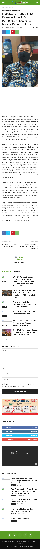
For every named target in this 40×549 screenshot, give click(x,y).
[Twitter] (8, 32)
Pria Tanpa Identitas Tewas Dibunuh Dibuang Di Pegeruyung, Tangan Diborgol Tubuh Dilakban (24, 491)
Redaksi (34, 541)
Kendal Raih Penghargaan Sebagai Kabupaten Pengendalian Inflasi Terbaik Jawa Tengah (25, 332)
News (13, 10)
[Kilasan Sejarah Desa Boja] (6, 521)
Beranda (4, 7)
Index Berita (20, 543)
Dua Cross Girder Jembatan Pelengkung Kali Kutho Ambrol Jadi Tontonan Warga (24, 481)
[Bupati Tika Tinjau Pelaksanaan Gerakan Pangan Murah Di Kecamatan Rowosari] (7, 313)
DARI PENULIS (18, 271)
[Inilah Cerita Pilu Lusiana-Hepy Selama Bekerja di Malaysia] (6, 512)
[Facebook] (4, 32)
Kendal (9, 10)
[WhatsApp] (17, 32)
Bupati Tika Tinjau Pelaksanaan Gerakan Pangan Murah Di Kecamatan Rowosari (24, 313)
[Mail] (20, 535)
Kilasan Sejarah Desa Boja (20, 519)
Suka (35, 427)
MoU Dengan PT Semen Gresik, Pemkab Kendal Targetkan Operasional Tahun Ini (24, 323)
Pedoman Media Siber (8, 541)
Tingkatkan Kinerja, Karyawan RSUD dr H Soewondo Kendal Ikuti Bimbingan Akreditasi (25, 304)
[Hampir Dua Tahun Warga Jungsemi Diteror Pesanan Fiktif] (6, 502)
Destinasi (14, 521)
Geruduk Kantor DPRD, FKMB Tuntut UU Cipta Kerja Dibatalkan (29, 246)
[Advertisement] (20, 101)
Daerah (10, 7)
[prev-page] (3, 339)
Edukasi (4, 295)
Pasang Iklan (26, 541)
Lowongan (19, 541)
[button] (3, 2)
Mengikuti (34, 431)
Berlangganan (32, 439)
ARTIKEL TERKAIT (7, 271)
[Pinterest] (13, 32)
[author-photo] (20, 259)
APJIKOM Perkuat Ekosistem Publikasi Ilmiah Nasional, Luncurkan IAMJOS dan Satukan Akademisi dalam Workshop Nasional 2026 (24, 281)
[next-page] (6, 339)
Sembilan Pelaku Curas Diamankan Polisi (9, 245)
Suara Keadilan (10, 27)
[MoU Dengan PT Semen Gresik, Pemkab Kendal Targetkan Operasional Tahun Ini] (7, 323)
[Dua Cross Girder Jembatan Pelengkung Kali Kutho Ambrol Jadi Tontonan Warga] (6, 481)
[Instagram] (15, 535)
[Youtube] (30, 535)
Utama (18, 10)
